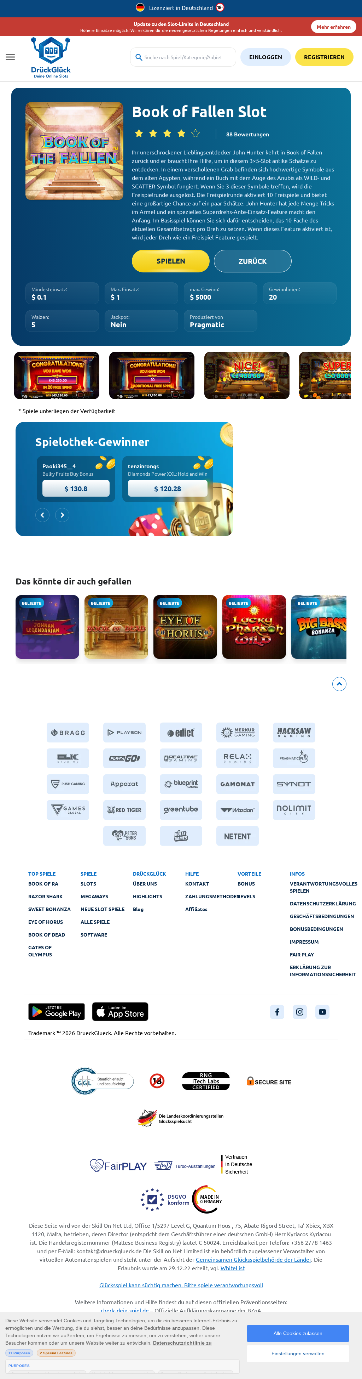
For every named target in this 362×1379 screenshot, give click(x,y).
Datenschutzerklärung (323, 903)
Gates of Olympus (40, 950)
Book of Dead (46, 934)
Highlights (147, 896)
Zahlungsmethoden (212, 896)
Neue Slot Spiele (102, 909)
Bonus (246, 883)
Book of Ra (43, 883)
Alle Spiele (95, 922)
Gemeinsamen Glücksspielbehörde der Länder (253, 1259)
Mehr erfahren (334, 26)
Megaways (94, 896)
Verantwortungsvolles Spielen (323, 887)
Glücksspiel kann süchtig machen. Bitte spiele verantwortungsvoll (181, 1284)
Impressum (304, 941)
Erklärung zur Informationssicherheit (323, 970)
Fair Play (302, 954)
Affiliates (196, 909)
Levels (246, 896)
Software (94, 934)
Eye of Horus (45, 922)
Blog (138, 909)
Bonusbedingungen (316, 929)
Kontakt (197, 883)
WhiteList (233, 1267)
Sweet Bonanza (49, 909)
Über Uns (145, 883)
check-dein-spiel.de (125, 1310)
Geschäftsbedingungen (322, 916)
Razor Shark (45, 896)
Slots (88, 883)
